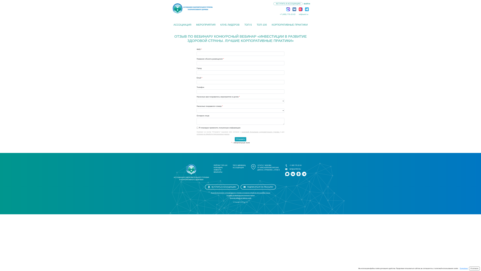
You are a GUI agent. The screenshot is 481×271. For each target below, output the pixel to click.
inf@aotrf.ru (303, 14)
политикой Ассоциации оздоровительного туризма (261, 132)
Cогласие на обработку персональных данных (240, 195)
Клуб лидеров (229, 24)
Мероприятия (205, 24)
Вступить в (288, 4)
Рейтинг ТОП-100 (220, 165)
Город (199, 68)
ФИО (199, 49)
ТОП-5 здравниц (239, 165)
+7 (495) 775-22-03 (287, 14)
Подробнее (464, 268)
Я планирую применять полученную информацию (220, 128)
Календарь (218, 167)
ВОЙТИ (307, 4)
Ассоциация (182, 24)
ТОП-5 (248, 24)
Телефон (200, 87)
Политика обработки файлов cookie (240, 198)
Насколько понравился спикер (210, 106)
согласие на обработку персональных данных (213, 134)
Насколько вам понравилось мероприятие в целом (218, 97)
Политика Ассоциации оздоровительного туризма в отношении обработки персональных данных (240, 192)
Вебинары (218, 172)
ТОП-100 (262, 24)
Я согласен (474, 268)
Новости (217, 170)
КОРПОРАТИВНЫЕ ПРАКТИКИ (290, 24)
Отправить (240, 139)
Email (199, 78)
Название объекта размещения (210, 59)
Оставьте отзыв (203, 116)
